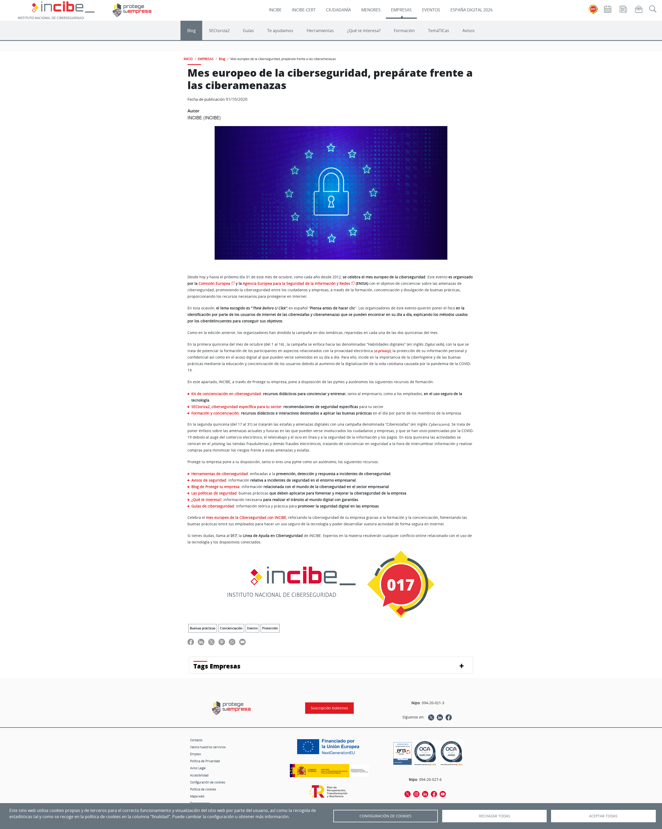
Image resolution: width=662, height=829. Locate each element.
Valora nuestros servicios (208, 747)
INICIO (188, 59)
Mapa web (197, 796)
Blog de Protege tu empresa (215, 486)
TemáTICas (438, 30)
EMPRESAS (401, 10)
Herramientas (320, 30)
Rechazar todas (494, 816)
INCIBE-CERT (304, 10)
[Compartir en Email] (242, 641)
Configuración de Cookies (385, 816)
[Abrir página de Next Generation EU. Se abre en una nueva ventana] (329, 748)
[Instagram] (416, 793)
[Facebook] (449, 717)
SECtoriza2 (219, 30)
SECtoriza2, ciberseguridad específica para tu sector (236, 406)
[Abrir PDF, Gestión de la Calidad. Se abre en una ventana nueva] (451, 753)
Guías (248, 30)
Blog (191, 30)
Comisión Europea (214, 283)
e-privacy (382, 350)
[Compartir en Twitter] (211, 641)
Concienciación (231, 628)
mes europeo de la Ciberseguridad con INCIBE (246, 517)
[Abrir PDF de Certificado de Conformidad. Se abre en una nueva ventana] (402, 752)
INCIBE (275, 10)
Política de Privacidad (205, 761)
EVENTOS (431, 10)
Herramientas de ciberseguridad (219, 473)
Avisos (468, 30)
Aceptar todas (603, 816)
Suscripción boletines (329, 708)
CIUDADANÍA (338, 10)
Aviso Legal (198, 768)
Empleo (195, 754)
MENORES (371, 10)
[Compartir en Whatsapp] (232, 641)
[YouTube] (443, 793)
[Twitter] (431, 717)
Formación (404, 30)
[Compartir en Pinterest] (222, 641)
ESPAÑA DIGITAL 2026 (471, 10)
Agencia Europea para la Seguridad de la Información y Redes (296, 283)
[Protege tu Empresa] (231, 708)
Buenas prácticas (202, 628)
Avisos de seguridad (208, 480)
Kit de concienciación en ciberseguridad (226, 393)
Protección (270, 628)
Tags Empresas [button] (216, 666)
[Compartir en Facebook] (190, 641)
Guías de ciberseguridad (212, 506)
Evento (252, 628)
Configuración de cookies (207, 782)
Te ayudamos (280, 30)
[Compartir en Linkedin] (201, 641)
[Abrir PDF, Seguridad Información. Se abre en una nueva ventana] (425, 753)
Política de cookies (203, 789)
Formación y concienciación (215, 413)
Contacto (196, 740)
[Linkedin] (440, 717)
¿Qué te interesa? (364, 30)
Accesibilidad (199, 775)
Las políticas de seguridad (214, 493)
